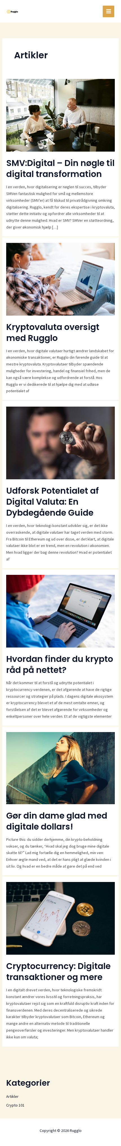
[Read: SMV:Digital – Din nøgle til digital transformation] (60, 115)
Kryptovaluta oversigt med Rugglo (52, 332)
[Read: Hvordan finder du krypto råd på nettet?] (60, 610)
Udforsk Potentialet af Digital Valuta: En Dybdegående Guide (52, 502)
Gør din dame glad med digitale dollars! (56, 821)
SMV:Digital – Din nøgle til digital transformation (60, 168)
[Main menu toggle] (108, 11)
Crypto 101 (15, 1105)
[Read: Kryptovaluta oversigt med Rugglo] (60, 278)
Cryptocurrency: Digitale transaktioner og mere (58, 971)
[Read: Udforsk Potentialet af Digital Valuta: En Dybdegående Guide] (60, 442)
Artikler (12, 1096)
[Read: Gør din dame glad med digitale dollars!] (60, 767)
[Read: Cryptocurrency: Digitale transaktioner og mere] (60, 917)
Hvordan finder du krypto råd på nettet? (59, 664)
